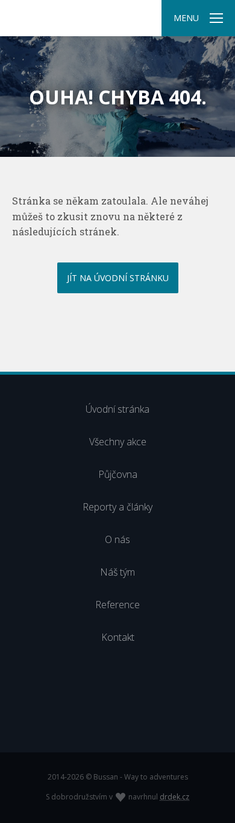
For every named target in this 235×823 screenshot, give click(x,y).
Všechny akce (117, 441)
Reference (117, 604)
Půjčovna (117, 474)
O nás (117, 539)
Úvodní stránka (117, 409)
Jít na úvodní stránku (118, 278)
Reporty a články (117, 506)
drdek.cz (174, 797)
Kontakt (117, 637)
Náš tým (117, 572)
